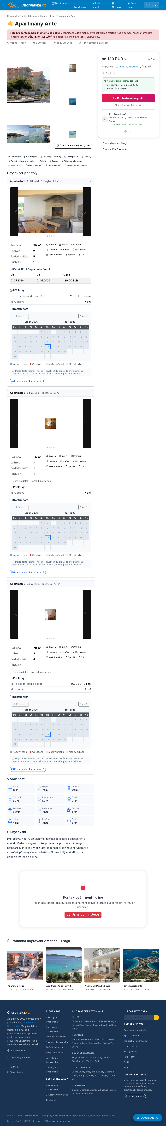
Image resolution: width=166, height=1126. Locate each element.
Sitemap (37, 1121)
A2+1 (128, 66)
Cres (74, 1039)
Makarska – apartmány (135, 1041)
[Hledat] (156, 1017)
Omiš (74, 1075)
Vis (73, 1079)
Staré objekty (16, 1072)
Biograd (76, 1057)
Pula (81, 1025)
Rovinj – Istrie (130, 1051)
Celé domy (132, 5)
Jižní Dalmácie (29, 16)
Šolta (97, 1075)
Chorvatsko (13, 16)
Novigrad (112, 1021)
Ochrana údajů (14, 1121)
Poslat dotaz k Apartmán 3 (29, 769)
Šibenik (107, 1057)
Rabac (88, 1025)
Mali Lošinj (100, 1039)
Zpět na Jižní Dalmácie (114, 149)
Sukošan (76, 1061)
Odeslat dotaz (150, 1117)
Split (91, 1075)
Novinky (116, 7)
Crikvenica (83, 1039)
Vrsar (74, 1029)
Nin (82, 1057)
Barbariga (77, 1021)
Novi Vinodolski (79, 1043)
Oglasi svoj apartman (20, 1057)
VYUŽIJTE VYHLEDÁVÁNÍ (39, 36)
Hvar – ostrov (130, 1046)
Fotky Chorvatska (55, 1052)
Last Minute (96, 5)
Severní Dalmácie (83, 1053)
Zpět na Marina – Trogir (114, 143)
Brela (94, 1072)
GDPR (27, 1121)
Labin (95, 1021)
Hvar (100, 1072)
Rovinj (96, 1025)
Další (83, 316)
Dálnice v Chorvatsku (57, 1042)
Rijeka (106, 1043)
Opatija (92, 1043)
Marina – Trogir (48, 16)
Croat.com (51, 1100)
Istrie (76, 1017)
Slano (85, 1093)
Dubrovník (79, 1085)
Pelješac (76, 1093)
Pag (100, 1057)
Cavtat (75, 1090)
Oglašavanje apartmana (58, 1121)
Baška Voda (78, 1072)
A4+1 (135, 66)
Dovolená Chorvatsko (57, 1094)
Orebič (113, 1090)
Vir (83, 1061)
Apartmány (80, 7)
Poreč (75, 1025)
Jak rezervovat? (136, 1096)
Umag (114, 1025)
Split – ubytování (132, 1035)
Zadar (98, 1061)
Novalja (110, 1039)
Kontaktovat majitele (130, 98)
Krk (92, 1039)
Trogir (104, 1075)
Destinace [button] (61, 3)
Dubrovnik (85, 1090)
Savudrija (105, 1025)
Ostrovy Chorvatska (56, 1036)
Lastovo (104, 1090)
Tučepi (112, 1075)
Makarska (109, 1072)
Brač (88, 1072)
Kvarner (77, 1035)
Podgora (83, 1075)
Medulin (103, 1021)
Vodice (89, 1061)
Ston (91, 1093)
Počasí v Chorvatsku (56, 1047)
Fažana (87, 1021)
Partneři (14, 1066)
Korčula (95, 1090)
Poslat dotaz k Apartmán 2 (29, 572)
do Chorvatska (17, 1050)
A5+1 (121, 66)
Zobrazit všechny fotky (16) (74, 145)
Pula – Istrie (130, 1056)
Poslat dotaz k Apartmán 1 (29, 381)
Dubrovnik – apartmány (135, 1030)
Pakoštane (91, 1057)
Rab (99, 1043)
